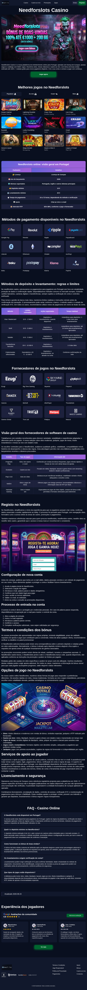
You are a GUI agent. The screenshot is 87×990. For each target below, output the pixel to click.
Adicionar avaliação (75, 915)
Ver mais (43, 947)
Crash (53, 94)
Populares (10, 94)
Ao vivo (31, 94)
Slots (74, 94)
